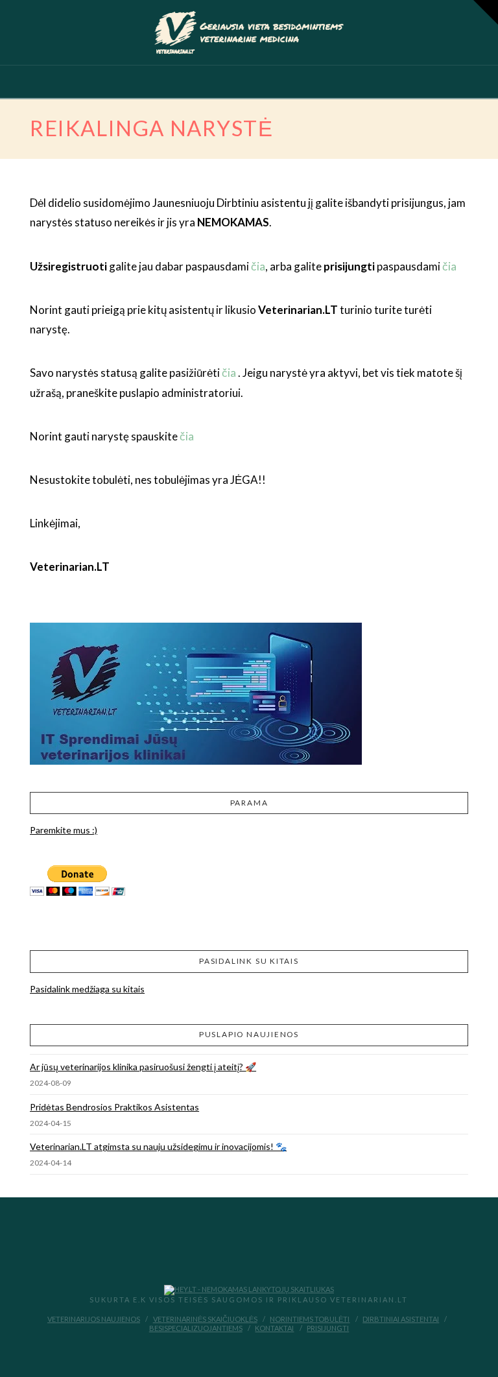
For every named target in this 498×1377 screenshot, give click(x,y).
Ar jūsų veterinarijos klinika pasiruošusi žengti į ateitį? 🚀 (143, 1066)
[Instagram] (258, 1348)
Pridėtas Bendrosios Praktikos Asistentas (114, 1106)
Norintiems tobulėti (310, 1319)
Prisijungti (328, 1328)
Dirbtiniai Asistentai (400, 1319)
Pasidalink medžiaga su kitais (87, 988)
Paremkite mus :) (63, 829)
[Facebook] (239, 1348)
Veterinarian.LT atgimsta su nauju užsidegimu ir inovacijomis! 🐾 (158, 1146)
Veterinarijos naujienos (93, 1319)
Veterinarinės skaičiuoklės (205, 1319)
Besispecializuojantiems (196, 1328)
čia (258, 266)
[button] (249, 85)
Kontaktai (274, 1328)
